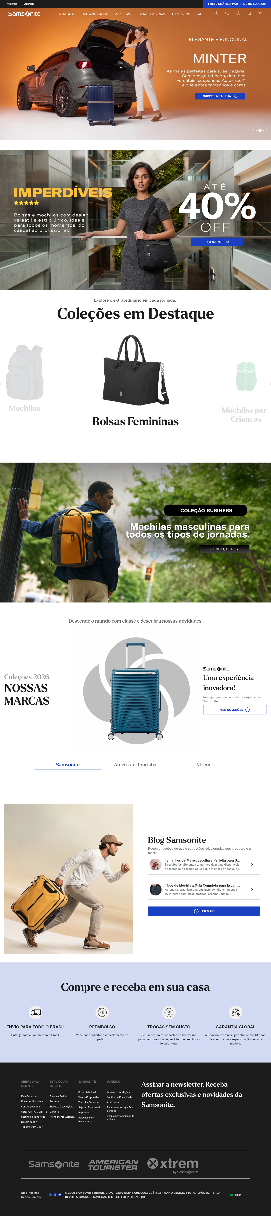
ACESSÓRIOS (180, 14)
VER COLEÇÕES (231, 710)
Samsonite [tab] (68, 764)
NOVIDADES (67, 14)
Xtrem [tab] (203, 764)
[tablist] (135, 765)
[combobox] (238, 1195)
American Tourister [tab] (135, 764)
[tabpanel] (135, 685)
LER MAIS (207, 911)
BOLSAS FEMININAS (151, 14)
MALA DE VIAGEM (95, 14)
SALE (199, 14)
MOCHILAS (122, 14)
